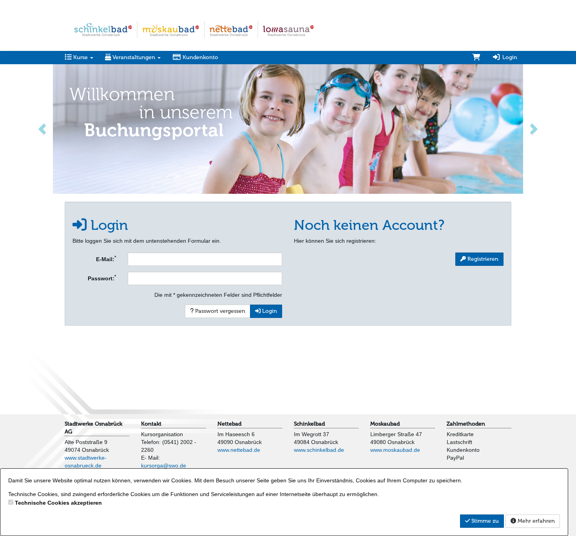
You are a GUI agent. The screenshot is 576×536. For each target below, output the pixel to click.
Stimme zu (484, 521)
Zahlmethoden (466, 423)
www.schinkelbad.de (319, 450)
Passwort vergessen (219, 311)
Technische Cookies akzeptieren (58, 503)
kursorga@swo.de (163, 465)
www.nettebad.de (238, 450)
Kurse (80, 57)
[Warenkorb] (476, 57)
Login (509, 57)
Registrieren (482, 259)
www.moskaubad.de (395, 450)
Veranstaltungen (134, 57)
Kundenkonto (199, 57)
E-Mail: (106, 258)
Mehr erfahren (535, 521)
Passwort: (102, 277)
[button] (43, 128)
